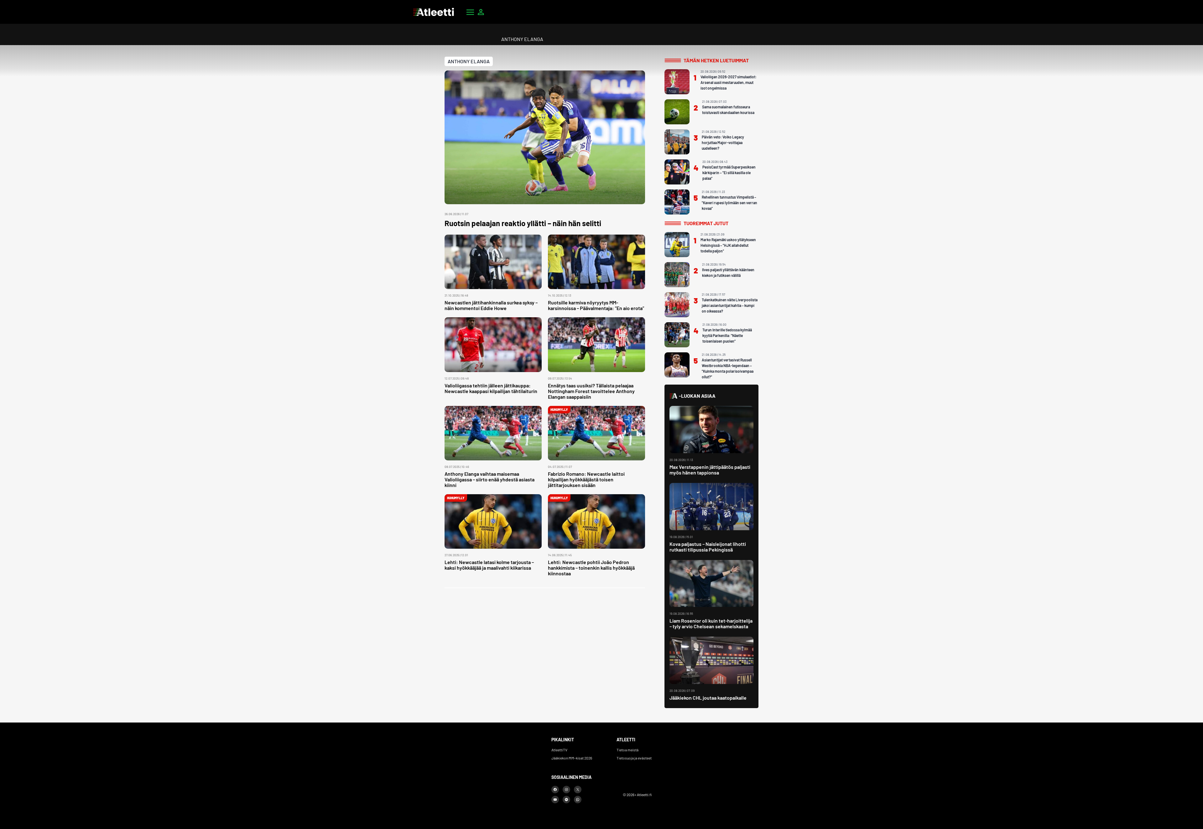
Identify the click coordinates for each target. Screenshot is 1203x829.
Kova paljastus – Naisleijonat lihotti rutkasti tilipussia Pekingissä (707, 546)
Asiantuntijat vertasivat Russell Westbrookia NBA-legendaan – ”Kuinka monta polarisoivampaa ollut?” (727, 368)
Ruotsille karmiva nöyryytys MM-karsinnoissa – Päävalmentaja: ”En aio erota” (596, 305)
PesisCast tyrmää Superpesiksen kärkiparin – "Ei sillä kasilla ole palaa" (729, 172)
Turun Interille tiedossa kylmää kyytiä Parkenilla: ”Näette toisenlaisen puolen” (727, 335)
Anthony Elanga (469, 61)
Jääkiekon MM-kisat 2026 (571, 758)
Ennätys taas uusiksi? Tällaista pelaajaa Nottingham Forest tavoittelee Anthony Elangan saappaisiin (591, 391)
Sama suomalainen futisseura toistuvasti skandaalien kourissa (728, 110)
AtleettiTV (559, 750)
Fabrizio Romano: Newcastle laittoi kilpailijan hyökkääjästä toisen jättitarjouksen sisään (586, 479)
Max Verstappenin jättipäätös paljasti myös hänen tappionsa (709, 469)
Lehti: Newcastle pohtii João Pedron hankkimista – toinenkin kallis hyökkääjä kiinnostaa (591, 567)
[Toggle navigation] (470, 12)
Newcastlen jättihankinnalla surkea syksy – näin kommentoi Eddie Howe (491, 305)
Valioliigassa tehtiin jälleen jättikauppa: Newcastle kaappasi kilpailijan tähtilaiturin (491, 388)
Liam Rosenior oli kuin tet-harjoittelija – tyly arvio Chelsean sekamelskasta (711, 623)
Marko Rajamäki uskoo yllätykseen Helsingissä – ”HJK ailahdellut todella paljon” (728, 245)
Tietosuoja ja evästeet (634, 758)
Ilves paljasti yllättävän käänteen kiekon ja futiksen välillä (728, 272)
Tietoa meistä (627, 750)
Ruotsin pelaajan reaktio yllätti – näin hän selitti (523, 223)
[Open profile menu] (481, 12)
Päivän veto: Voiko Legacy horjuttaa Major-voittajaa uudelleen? (723, 142)
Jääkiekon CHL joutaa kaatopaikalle (708, 698)
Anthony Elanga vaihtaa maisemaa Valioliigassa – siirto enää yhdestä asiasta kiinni (489, 479)
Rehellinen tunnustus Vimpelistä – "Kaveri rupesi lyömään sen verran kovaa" (729, 202)
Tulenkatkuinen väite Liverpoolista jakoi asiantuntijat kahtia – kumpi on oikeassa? (730, 305)
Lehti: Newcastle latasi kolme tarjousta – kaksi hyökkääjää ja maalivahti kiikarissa (489, 565)
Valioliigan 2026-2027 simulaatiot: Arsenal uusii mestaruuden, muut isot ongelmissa (728, 82)
